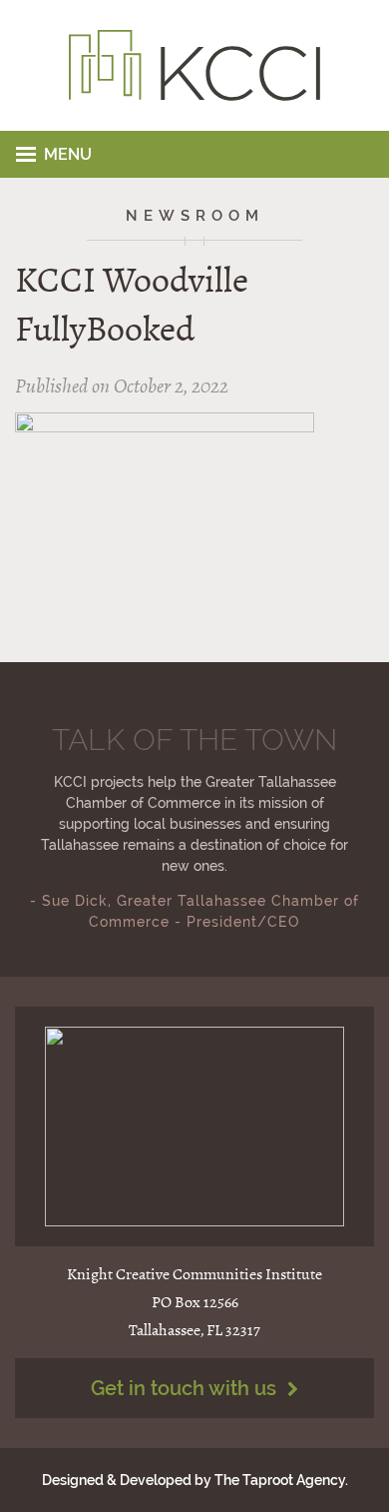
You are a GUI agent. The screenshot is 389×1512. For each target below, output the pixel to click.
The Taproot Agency (279, 1480)
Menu (68, 154)
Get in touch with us (186, 1388)
